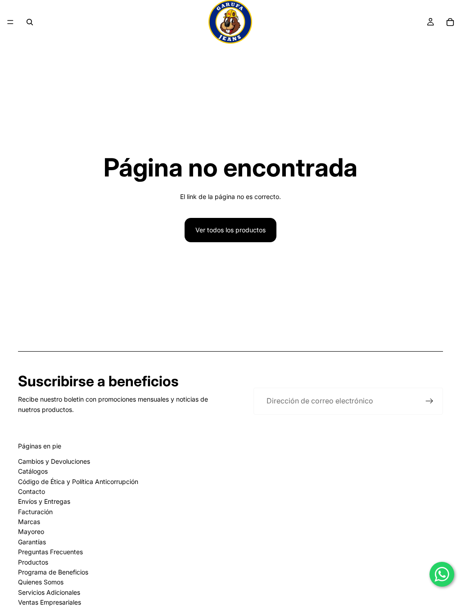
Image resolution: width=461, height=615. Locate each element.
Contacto (31, 491)
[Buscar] (30, 22)
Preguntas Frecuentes (50, 552)
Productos (33, 562)
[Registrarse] (429, 401)
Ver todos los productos (230, 230)
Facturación (35, 512)
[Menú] (10, 22)
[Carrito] (450, 22)
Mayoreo (31, 531)
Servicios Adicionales (49, 592)
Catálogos (33, 471)
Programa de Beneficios (53, 572)
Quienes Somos (40, 582)
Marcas (29, 521)
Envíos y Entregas (44, 501)
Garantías (32, 542)
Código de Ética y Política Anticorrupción (78, 481)
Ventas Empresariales (49, 602)
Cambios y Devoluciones (54, 461)
